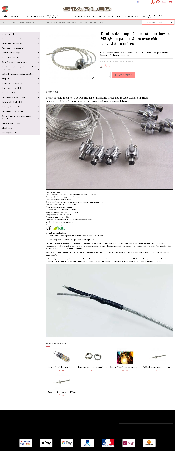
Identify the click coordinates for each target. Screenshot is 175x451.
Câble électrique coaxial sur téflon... (157, 367)
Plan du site (8, 428)
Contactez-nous (68, 428)
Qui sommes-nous (69, 418)
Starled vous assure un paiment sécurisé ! (20, 421)
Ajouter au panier (125, 75)
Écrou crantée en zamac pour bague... (93, 367)
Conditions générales (70, 425)
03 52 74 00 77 (127, 425)
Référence (104, 61)
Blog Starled (8, 425)
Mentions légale (68, 421)
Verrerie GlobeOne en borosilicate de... (125, 367)
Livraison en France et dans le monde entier (21, 418)
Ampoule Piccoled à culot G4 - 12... (62, 367)
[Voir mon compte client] (152, 2)
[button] (15, 16)
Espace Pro (8, 431)
